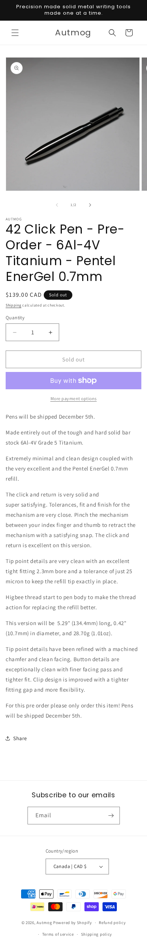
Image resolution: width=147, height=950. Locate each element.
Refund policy (112, 922)
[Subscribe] (111, 815)
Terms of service (58, 934)
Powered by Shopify (72, 922)
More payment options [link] (74, 398)
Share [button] (20, 738)
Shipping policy (96, 934)
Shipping (13, 305)
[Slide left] (57, 205)
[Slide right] (90, 205)
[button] (15, 32)
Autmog (44, 922)
